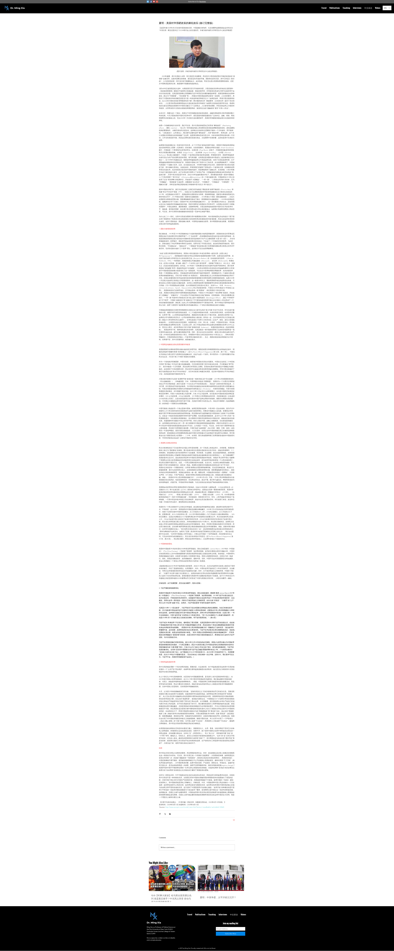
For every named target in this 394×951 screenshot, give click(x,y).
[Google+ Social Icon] (157, 2)
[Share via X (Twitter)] (165, 814)
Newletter (202, 1)
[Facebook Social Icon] (151, 2)
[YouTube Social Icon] (154, 2)
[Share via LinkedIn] (170, 814)
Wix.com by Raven (210, 948)
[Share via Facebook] (160, 814)
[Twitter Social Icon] (148, 2)
